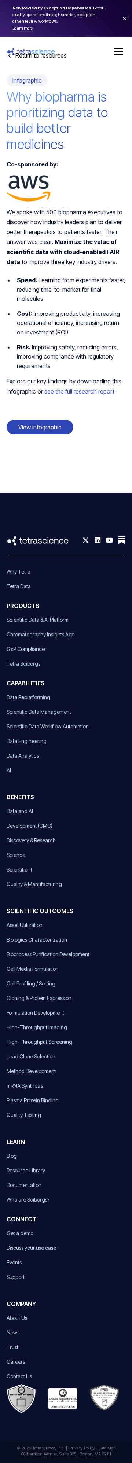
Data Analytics (23, 755)
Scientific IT (20, 869)
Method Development (31, 1071)
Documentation (24, 1185)
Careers (16, 1362)
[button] (117, 51)
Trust (12, 1347)
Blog (12, 1156)
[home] (31, 52)
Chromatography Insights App (40, 634)
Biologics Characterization (37, 940)
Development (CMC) (29, 826)
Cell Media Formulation (33, 969)
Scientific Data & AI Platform (38, 620)
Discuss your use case (31, 1248)
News (13, 1332)
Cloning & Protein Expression (39, 998)
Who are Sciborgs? (28, 1199)
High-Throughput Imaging (37, 1027)
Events (14, 1262)
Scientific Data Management (39, 712)
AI (9, 770)
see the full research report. (80, 391)
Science (16, 855)
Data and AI (20, 811)
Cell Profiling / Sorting (31, 983)
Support (16, 1277)
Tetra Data (19, 586)
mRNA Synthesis (25, 1086)
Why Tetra (18, 571)
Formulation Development (35, 1013)
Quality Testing (24, 1115)
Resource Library (26, 1170)
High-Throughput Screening (39, 1042)
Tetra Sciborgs (23, 663)
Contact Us (19, 1376)
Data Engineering (27, 741)
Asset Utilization (25, 925)
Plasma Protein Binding (33, 1100)
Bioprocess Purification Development (48, 954)
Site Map (107, 1448)
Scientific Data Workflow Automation (48, 726)
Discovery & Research (31, 840)
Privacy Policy (82, 1448)
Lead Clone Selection (31, 1056)
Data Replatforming (28, 697)
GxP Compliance (26, 649)
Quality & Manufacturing (34, 884)
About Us (17, 1318)
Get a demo (20, 1233)
